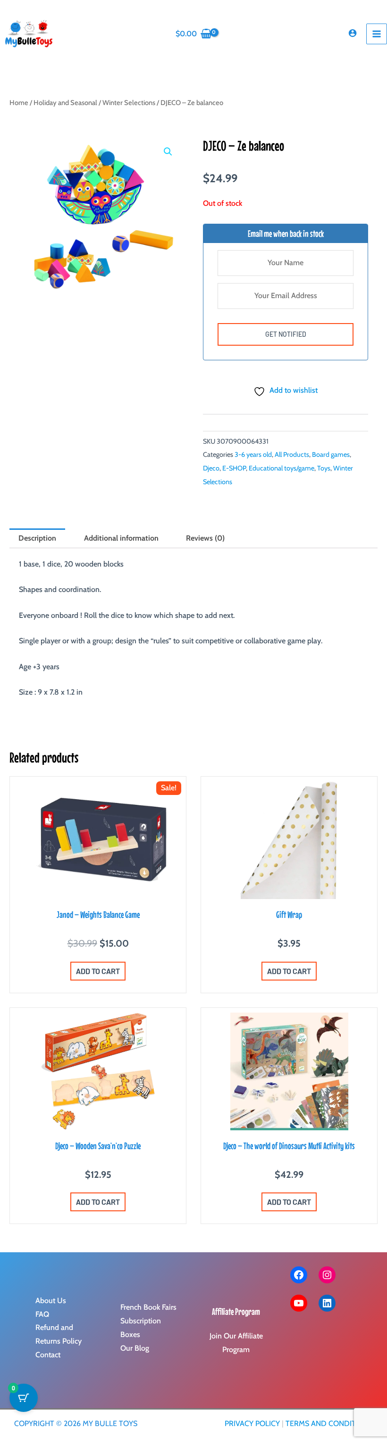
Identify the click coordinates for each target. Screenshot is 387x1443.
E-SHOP (234, 468)
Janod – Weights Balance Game (98, 914)
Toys (323, 468)
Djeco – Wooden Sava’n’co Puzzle (98, 1145)
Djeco (211, 468)
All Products (292, 454)
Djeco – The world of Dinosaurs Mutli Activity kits (289, 1145)
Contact (47, 1354)
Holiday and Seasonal (65, 102)
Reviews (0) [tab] (205, 538)
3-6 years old (253, 454)
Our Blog (134, 1348)
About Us (50, 1300)
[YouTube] (298, 1303)
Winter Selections (128, 102)
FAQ (42, 1314)
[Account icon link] (352, 33)
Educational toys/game (281, 468)
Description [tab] (37, 538)
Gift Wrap (289, 914)
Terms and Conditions (329, 1423)
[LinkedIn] (327, 1303)
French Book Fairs (148, 1307)
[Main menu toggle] (376, 34)
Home (18, 102)
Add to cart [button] (98, 970)
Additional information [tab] (121, 538)
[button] (168, 151)
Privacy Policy (252, 1423)
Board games (331, 454)
